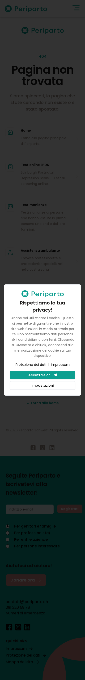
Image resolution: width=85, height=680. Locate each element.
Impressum (60, 364)
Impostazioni (42, 385)
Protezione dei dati (31, 364)
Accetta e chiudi (42, 375)
